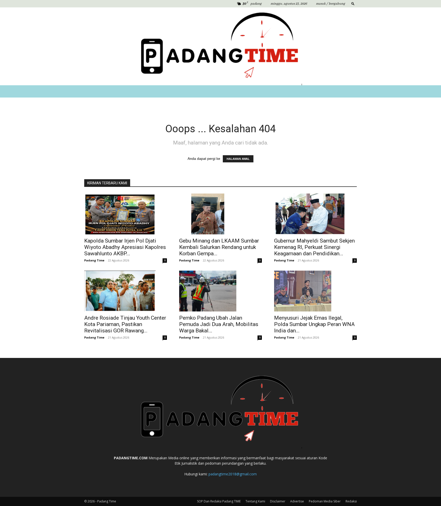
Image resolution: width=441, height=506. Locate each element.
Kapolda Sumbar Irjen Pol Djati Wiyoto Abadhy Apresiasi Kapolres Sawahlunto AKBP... (125, 247)
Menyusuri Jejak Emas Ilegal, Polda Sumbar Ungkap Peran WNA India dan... (314, 324)
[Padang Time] (220, 46)
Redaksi (351, 501)
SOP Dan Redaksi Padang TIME (219, 501)
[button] (353, 3)
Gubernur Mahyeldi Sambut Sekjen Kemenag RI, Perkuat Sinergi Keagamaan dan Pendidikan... (314, 247)
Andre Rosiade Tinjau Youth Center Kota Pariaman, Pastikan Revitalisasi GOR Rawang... (125, 324)
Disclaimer (277, 501)
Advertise (297, 501)
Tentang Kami (255, 501)
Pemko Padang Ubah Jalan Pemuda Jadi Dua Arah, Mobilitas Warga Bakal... (218, 324)
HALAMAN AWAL (238, 158)
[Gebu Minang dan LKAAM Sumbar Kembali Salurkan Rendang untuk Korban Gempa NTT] (220, 214)
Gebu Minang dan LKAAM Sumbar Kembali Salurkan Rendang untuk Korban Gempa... (219, 247)
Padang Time (94, 260)
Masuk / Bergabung (330, 4)
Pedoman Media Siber (325, 501)
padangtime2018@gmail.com (233, 474)
